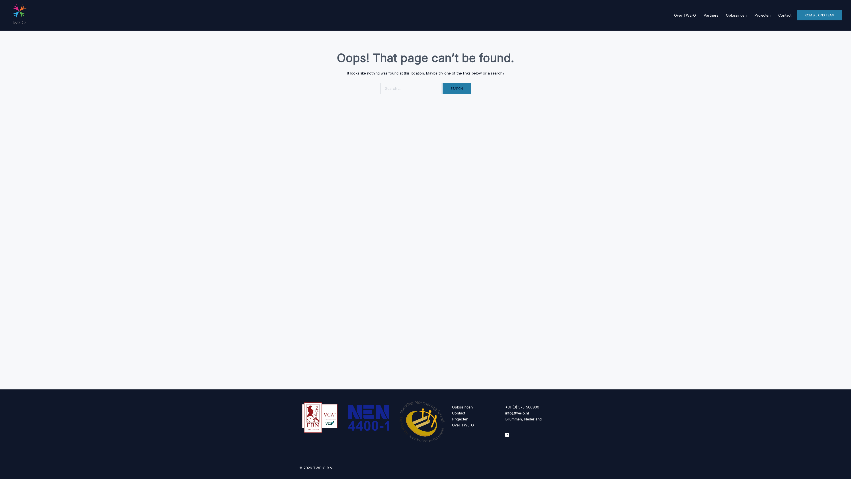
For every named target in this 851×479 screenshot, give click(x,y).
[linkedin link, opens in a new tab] (507, 434)
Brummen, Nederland (523, 419)
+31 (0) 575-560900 (522, 407)
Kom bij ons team (819, 15)
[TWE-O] (19, 15)
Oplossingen (736, 15)
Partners (711, 15)
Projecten (762, 15)
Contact (784, 15)
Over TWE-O (685, 15)
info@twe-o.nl (517, 413)
